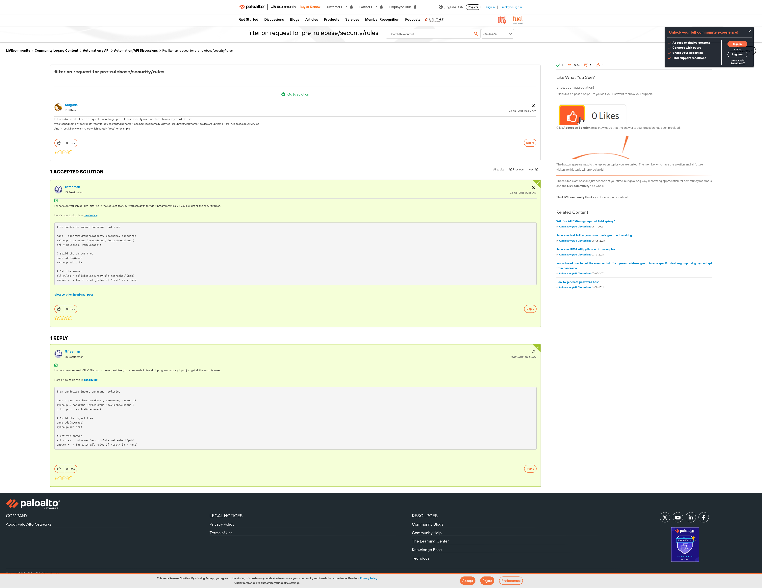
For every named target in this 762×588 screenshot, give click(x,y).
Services (352, 19)
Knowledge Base (427, 549)
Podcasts (412, 19)
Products (331, 19)
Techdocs (420, 558)
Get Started (248, 19)
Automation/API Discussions (136, 50)
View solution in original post (73, 294)
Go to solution (298, 94)
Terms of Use (221, 532)
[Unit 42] (434, 19)
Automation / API (96, 50)
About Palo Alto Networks (28, 524)
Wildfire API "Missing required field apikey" (585, 221)
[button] (467, 580)
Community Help (427, 532)
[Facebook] (703, 517)
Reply (530, 142)
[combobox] (433, 34)
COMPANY (17, 515)
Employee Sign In (511, 7)
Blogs (294, 19)
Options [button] (533, 105)
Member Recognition (382, 19)
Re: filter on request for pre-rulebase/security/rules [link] (197, 50)
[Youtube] (678, 517)
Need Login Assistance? (738, 62)
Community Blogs (427, 524)
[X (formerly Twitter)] (665, 517)
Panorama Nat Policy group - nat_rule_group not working (594, 235)
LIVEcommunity (18, 50)
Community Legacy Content (56, 50)
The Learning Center (430, 541)
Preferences (511, 580)
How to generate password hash (577, 282)
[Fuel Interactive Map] (502, 20)
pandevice (90, 215)
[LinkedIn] (691, 517)
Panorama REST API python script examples (585, 249)
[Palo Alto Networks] (107, 504)
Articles (311, 19)
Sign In (490, 7)
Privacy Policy (368, 578)
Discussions (274, 19)
